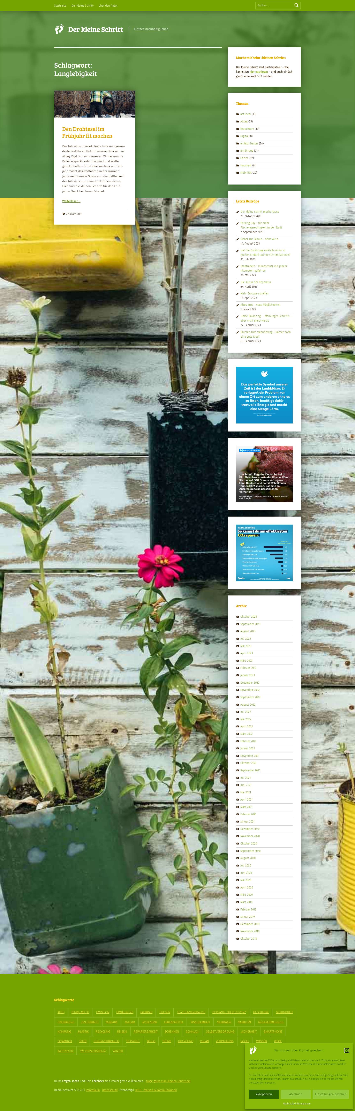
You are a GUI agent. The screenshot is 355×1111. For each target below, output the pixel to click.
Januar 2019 (247, 916)
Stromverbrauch (106, 1041)
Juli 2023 (245, 638)
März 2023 (246, 660)
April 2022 (246, 726)
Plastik (83, 1031)
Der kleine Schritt (95, 29)
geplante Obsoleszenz (229, 1012)
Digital (244, 136)
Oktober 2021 (248, 763)
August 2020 (248, 858)
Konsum (112, 1022)
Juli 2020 (245, 865)
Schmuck (192, 1031)
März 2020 (246, 894)
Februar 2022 (248, 741)
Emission (102, 1012)
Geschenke (261, 1012)
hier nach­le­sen (259, 72)
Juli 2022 (245, 712)
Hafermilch (66, 1022)
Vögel (245, 1041)
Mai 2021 (245, 792)
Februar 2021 (248, 814)
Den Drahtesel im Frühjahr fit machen (87, 132)
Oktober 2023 (248, 616)
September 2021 (250, 770)
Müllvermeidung (270, 1022)
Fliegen (164, 1012)
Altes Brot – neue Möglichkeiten (260, 305)
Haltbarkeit (90, 1022)
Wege (278, 1041)
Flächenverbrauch (191, 1012)
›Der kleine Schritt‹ (82, 5)
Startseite (60, 5)
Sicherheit (249, 1031)
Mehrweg (224, 1022)
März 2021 (246, 807)
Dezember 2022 (249, 682)
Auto (61, 1012)
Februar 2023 (248, 668)
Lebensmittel (173, 1022)
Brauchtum (247, 128)
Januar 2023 (247, 675)
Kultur (129, 1022)
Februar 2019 (248, 909)
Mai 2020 (245, 880)
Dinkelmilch (80, 1012)
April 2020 (246, 887)
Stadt (82, 1041)
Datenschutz (110, 1090)
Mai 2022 (245, 719)
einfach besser (249, 143)
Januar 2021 (247, 821)
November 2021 (249, 755)
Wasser (261, 1041)
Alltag (244, 121)
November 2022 (250, 690)
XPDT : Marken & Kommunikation (156, 1090)
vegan (204, 1041)
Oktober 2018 (248, 938)
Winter (118, 1051)
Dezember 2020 (249, 829)
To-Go (151, 1041)
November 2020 (250, 836)
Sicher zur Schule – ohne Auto (259, 239)
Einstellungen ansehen (331, 1094)
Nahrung (64, 1031)
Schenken (172, 1031)
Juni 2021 (246, 785)
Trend (166, 1041)
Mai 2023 (245, 646)
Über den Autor (108, 5)
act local (245, 114)
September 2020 (250, 851)
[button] (347, 1050)
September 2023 (250, 624)
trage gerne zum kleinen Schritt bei (168, 1081)
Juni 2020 (246, 872)
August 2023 (248, 631)
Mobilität (246, 172)
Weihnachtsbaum (93, 1051)
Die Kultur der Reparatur (256, 282)
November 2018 (249, 931)
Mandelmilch (200, 1022)
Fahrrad (146, 1012)
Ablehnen (295, 1094)
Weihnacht (65, 1051)
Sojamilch (65, 1041)
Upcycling (185, 1041)
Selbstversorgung (220, 1031)
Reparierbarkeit (146, 1031)
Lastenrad (149, 1022)
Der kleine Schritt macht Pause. (260, 211)
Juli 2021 (245, 777)
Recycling (103, 1031)
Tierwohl (133, 1041)
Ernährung (246, 150)
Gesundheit (284, 1012)
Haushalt (245, 165)
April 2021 (246, 799)
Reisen (122, 1031)
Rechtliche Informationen (297, 1103)
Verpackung (225, 1041)
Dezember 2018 (249, 924)
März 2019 (246, 902)
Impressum (93, 1090)
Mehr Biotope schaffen (255, 293)
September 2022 (250, 697)
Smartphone (273, 1031)
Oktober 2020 (248, 843)
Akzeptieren (264, 1094)
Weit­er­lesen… (71, 201)
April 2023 (246, 653)
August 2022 (248, 704)
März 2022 (246, 734)
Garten (244, 158)
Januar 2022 (247, 748)
